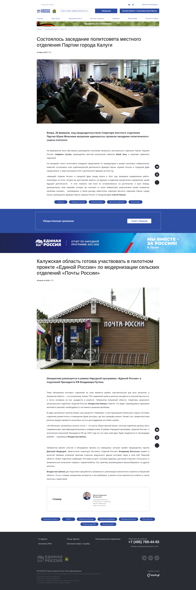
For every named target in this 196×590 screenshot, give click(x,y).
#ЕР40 (68, 519)
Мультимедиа (132, 18)
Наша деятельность (75, 18)
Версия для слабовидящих (150, 4)
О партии (40, 18)
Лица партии (56, 18)
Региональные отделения (107, 539)
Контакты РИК (45, 544)
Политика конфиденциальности (48, 578)
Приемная (116, 18)
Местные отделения (97, 18)
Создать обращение (139, 221)
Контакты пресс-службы (78, 544)
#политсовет (135, 202)
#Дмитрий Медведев (107, 519)
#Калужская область (51, 519)
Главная (39, 29)
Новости (63, 29)
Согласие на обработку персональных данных (54, 583)
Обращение (106, 11)
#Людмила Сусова (78, 202)
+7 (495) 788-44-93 (143, 542)
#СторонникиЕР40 (89, 524)
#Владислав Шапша (86, 519)
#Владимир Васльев (128, 519)
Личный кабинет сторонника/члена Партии (139, 11)
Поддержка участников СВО (98, 24)
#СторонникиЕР (108, 524)
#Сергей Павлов (97, 202)
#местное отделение (117, 202)
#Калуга (61, 202)
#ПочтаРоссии (147, 519)
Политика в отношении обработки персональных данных (58, 581)
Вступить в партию (152, 18)
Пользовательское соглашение (48, 576)
